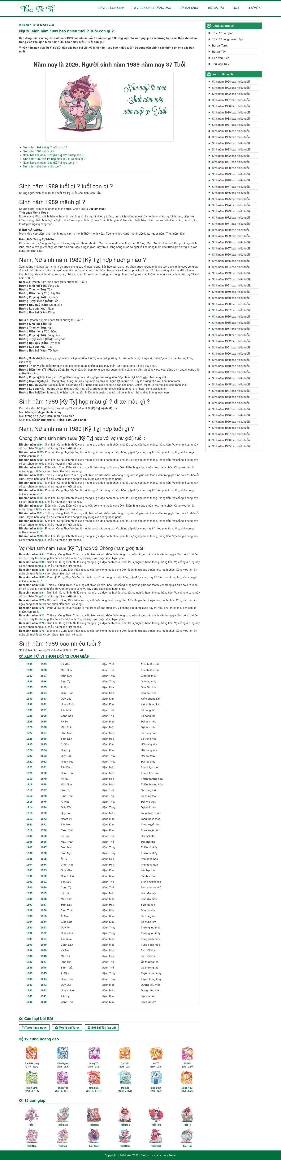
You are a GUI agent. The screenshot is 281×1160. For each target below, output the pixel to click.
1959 (44, 893)
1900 (29, 887)
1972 (41, 623)
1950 (44, 944)
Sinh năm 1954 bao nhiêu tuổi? (231, 329)
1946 (44, 967)
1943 (44, 984)
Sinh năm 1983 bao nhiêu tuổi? (231, 149)
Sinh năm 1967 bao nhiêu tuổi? (231, 248)
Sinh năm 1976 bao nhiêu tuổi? (231, 193)
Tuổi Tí (31, 1124)
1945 (44, 973)
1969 (44, 835)
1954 (44, 921)
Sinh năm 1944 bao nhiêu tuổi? (231, 391)
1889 (29, 950)
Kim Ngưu (62, 1063)
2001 (40, 513)
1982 (41, 585)
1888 (29, 956)
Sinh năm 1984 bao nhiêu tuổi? (231, 143)
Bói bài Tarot (189, 7)
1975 (44, 801)
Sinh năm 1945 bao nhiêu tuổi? (231, 384)
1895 (29, 916)
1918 (29, 784)
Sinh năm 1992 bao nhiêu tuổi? (231, 94)
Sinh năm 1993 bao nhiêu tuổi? (231, 87)
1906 (29, 853)
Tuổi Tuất (156, 1146)
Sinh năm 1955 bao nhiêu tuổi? (231, 322)
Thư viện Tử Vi (221, 64)
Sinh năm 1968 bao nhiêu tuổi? (231, 242)
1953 (44, 927)
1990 (40, 460)
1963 (44, 870)
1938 (29, 670)
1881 (29, 996)
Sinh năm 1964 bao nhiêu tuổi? (231, 267)
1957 (44, 904)
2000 (40, 505)
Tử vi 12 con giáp (111, 7)
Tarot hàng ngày (35, 1027)
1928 (29, 727)
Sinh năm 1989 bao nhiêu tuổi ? (42, 166)
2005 (40, 528)
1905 (29, 858)
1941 (44, 996)
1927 (29, 732)
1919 (29, 778)
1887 (29, 961)
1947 (44, 961)
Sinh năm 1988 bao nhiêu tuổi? (231, 118)
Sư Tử (156, 1063)
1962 (44, 876)
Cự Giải (125, 1063)
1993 (40, 482)
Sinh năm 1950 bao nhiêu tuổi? (231, 353)
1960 (44, 887)
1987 (40, 452)
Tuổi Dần (94, 1124)
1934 (29, 692)
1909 (29, 835)
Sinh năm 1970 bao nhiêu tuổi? (231, 230)
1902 (29, 876)
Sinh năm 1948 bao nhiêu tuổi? (231, 366)
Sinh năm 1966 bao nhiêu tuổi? (231, 254)
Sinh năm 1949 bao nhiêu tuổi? (231, 360)
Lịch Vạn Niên (220, 58)
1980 (44, 773)
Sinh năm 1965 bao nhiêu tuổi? (231, 261)
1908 (29, 841)
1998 (44, 670)
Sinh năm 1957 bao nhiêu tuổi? (231, 310)
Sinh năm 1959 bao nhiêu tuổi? (231, 298)
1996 (40, 490)
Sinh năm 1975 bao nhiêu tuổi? (231, 199)
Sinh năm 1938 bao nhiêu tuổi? (231, 428)
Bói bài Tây (216, 7)
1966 (44, 853)
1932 (29, 704)
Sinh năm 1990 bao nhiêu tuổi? (231, 106)
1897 (29, 904)
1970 (41, 630)
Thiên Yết (63, 1087)
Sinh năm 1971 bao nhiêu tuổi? (231, 223)
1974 (44, 807)
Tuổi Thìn (156, 1124)
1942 (44, 990)
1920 (29, 773)
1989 (44, 721)
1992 (40, 475)
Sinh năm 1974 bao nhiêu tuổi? (231, 205)
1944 (44, 979)
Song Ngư (187, 1087)
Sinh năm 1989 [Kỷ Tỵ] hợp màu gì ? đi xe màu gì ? (54, 159)
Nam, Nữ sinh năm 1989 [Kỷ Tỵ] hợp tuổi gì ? (50, 162)
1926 (29, 738)
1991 (40, 467)
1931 (29, 710)
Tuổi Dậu (125, 1146)
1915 (29, 801)
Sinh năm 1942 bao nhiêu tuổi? (231, 403)
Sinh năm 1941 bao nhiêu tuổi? (231, 409)
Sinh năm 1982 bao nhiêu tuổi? (231, 156)
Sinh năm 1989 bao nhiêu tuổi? (231, 112)
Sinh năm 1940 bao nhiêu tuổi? (231, 415)
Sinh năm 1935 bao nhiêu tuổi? (231, 446)
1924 (29, 750)
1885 (29, 973)
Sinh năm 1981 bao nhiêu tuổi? (231, 162)
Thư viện (254, 7)
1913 (29, 813)
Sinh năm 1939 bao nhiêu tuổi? (231, 421)
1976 (44, 795)
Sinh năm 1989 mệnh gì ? (38, 151)
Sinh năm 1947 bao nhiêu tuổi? (231, 372)
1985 (44, 744)
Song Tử (93, 1063)
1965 (44, 858)
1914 (29, 807)
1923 (29, 755)
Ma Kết (125, 1087)
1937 (29, 675)
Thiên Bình (31, 1087)
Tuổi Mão (125, 1124)
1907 (29, 847)
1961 (44, 881)
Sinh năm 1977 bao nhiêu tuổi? (231, 186)
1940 (44, 1001)
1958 (44, 898)
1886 (29, 967)
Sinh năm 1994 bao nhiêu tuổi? (231, 81)
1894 (29, 921)
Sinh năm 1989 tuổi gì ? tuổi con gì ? (45, 147)
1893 (29, 927)
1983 (44, 755)
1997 (44, 675)
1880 (29, 1001)
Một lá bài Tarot (68, 1027)
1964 (44, 864)
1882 (29, 990)
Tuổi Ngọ (32, 1146)
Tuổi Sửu (63, 1124)
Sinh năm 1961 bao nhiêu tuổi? (231, 285)
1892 (29, 933)
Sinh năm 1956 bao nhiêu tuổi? (231, 316)
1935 (29, 687)
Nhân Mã (94, 1087)
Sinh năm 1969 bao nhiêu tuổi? (231, 236)
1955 (44, 916)
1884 (29, 979)
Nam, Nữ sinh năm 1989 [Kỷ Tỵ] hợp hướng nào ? (53, 155)
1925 (29, 744)
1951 (44, 938)
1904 (29, 864)
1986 (44, 738)
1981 (41, 592)
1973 (41, 615)
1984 (40, 444)
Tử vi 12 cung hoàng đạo (151, 7)
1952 (44, 933)
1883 (29, 984)
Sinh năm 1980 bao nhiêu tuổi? (231, 168)
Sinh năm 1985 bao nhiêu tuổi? (231, 137)
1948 (44, 956)
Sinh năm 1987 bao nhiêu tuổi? (231, 124)
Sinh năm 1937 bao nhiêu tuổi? (231, 434)
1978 (41, 608)
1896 (29, 910)
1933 (29, 698)
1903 (29, 870)
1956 (44, 910)
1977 (44, 790)
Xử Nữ (187, 1063)
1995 (44, 687)
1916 (29, 795)
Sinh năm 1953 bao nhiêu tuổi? (231, 335)
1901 (29, 881)
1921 (29, 767)
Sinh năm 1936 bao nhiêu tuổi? (231, 440)
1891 (29, 938)
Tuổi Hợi (187, 1146)
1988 (41, 569)
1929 (29, 721)
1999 (40, 498)
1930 (29, 715)
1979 (41, 600)
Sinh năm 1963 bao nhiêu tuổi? (231, 273)
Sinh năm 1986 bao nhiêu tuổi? (231, 131)
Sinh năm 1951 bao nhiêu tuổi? (231, 347)
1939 (29, 664)
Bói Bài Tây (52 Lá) (103, 1027)
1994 (44, 692)
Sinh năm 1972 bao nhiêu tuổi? (231, 217)
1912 (29, 818)
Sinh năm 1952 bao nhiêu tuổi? (231, 341)
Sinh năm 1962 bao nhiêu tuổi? (231, 279)
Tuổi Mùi (62, 1146)
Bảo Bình (156, 1087)
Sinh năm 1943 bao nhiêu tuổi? (231, 397)
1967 (44, 847)
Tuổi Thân (94, 1146)
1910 (29, 830)
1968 (44, 841)
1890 (29, 944)
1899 (29, 893)
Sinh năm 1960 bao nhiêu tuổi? (231, 292)
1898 (29, 898)
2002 (40, 521)
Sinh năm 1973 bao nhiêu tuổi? (231, 211)
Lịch (236, 7)
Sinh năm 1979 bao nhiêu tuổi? (231, 174)
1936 (29, 681)
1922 (29, 761)
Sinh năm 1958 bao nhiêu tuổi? (231, 304)
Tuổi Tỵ (187, 1124)
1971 (44, 824)
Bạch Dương (32, 1063)
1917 (29, 790)
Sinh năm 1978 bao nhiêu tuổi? (231, 180)
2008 (40, 536)
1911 (29, 824)
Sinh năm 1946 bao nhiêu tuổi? (231, 378)
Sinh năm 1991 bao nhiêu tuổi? (231, 100)
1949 (44, 950)
